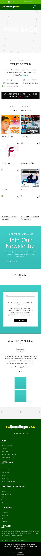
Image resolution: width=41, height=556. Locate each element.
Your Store (24, 75)
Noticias (4, 448)
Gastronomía (5, 470)
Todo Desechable (27, 163)
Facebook (4, 515)
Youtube (4, 521)
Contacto (4, 451)
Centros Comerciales (8, 481)
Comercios (4, 467)
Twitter (3, 518)
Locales (3, 497)
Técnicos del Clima (28, 190)
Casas (3, 491)
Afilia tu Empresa (6, 445)
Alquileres (4, 503)
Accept (20, 552)
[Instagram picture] (7, 383)
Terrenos (4, 500)
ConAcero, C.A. (26, 137)
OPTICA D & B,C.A (8, 137)
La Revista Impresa (7, 457)
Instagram (4, 512)
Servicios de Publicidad (8, 454)
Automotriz (5, 473)
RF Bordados (6, 163)
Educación (4, 478)
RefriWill (4, 190)
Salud (3, 476)
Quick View (18, 117)
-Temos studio (26, 96)
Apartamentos (6, 494)
